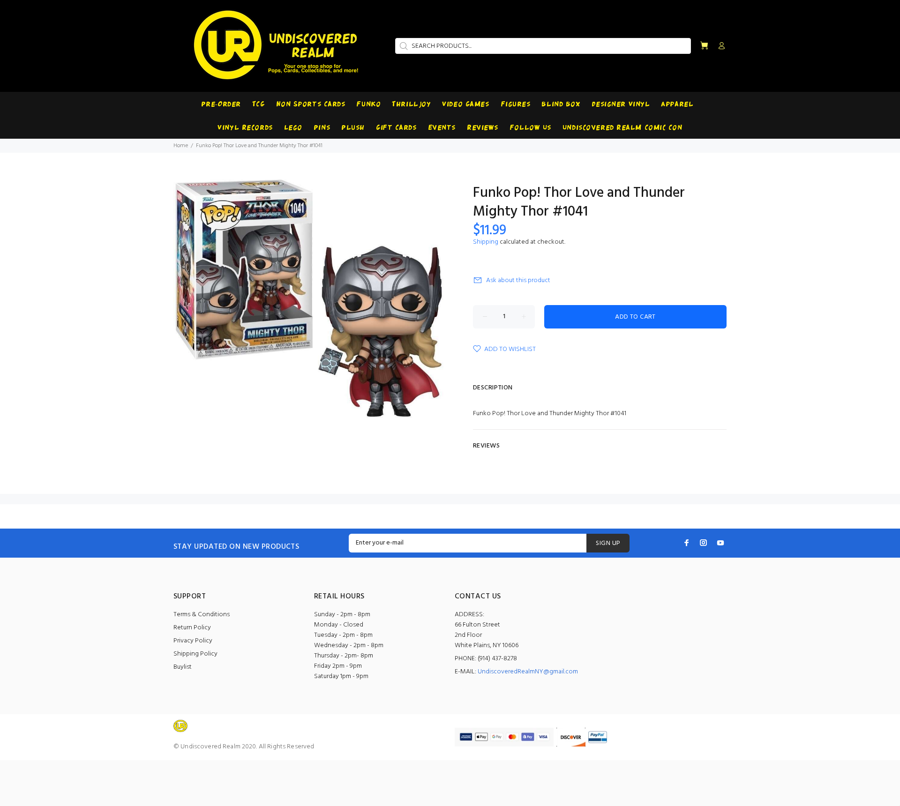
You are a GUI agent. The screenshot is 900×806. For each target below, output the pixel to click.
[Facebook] (687, 543)
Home (180, 145)
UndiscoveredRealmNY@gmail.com (528, 671)
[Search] (402, 46)
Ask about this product (518, 280)
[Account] (719, 46)
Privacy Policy (192, 640)
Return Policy (192, 627)
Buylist (182, 667)
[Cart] (704, 46)
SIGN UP (608, 543)
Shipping (485, 242)
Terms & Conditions (201, 614)
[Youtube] (720, 543)
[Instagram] (704, 543)
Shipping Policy (195, 654)
